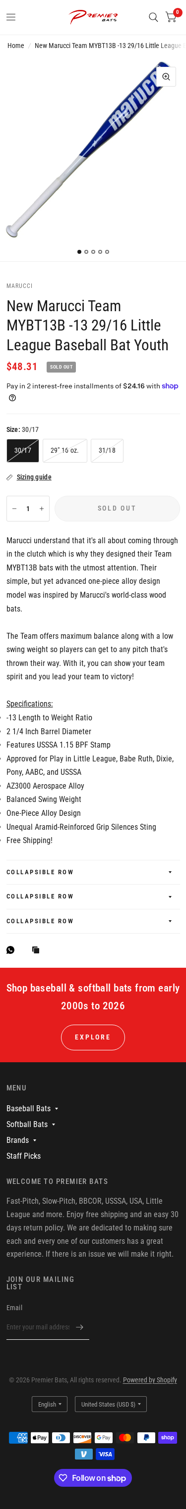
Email (14, 1308)
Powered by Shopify (150, 1380)
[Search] (153, 17)
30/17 (22, 450)
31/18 (107, 450)
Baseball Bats (28, 1108)
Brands (17, 1140)
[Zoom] (166, 77)
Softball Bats (27, 1124)
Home (15, 45)
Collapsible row (40, 872)
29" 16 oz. (65, 450)
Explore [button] (93, 1037)
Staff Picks (23, 1156)
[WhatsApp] (12, 950)
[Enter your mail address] (79, 1327)
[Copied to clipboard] (38, 950)
